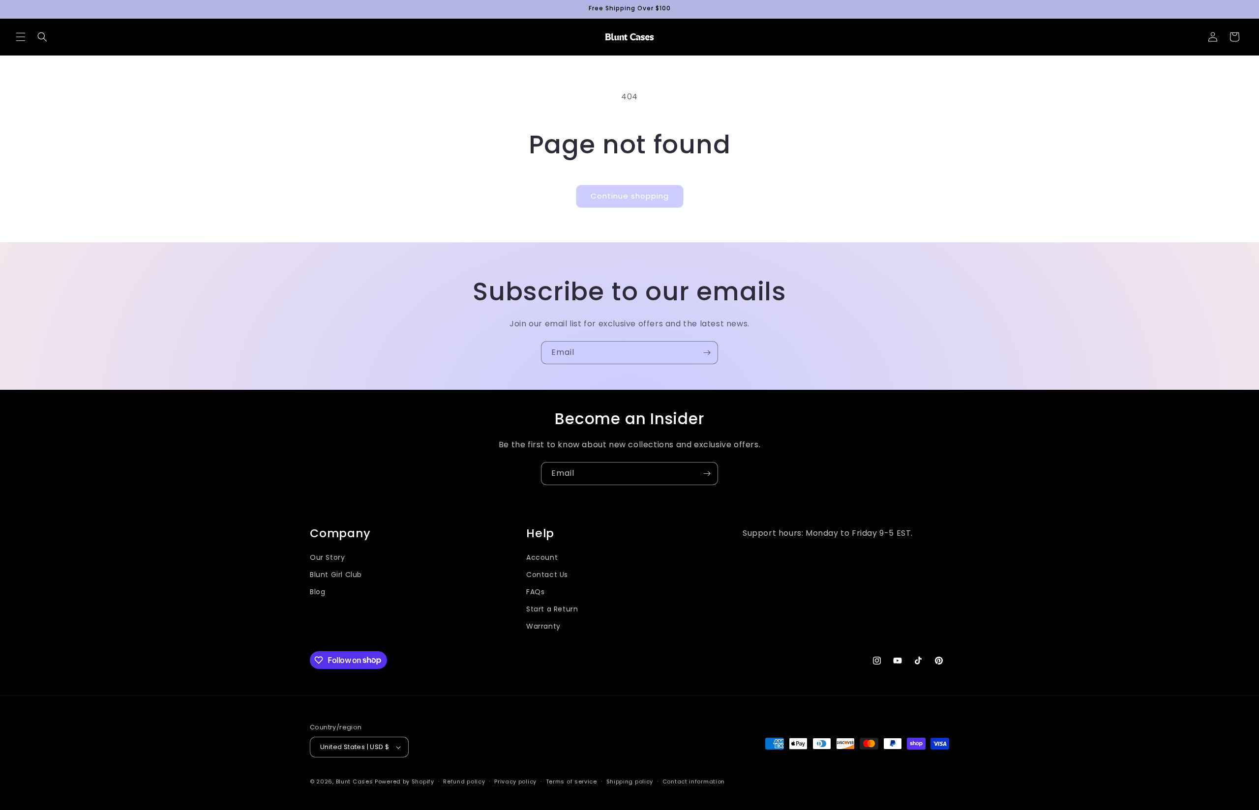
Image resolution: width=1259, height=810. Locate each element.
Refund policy (464, 781)
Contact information (693, 781)
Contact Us (547, 574)
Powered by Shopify (404, 781)
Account (542, 557)
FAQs (535, 592)
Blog (317, 592)
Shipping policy (630, 781)
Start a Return (552, 609)
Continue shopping (630, 196)
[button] (20, 37)
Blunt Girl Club (336, 574)
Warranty (543, 626)
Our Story (327, 557)
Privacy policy (515, 781)
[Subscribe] (707, 352)
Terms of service (571, 781)
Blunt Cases (354, 781)
